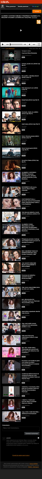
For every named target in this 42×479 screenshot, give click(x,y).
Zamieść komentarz (31, 433)
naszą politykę (34, 463)
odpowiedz (25, 445)
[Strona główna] (5, 2)
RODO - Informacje (33, 467)
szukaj (37, 11)
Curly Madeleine (10, 48)
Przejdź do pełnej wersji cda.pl (21, 455)
